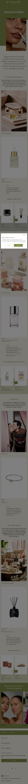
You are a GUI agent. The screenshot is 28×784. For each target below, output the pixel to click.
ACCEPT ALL (18, 245)
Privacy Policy (23, 241)
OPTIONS (9, 245)
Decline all (24, 234)
